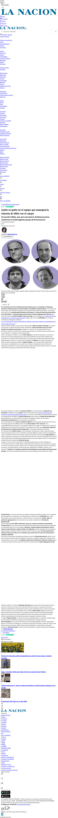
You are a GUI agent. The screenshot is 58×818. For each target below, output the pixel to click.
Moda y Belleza (4, 124)
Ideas (1, 152)
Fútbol (2, 100)
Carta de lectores (5, 146)
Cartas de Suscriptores (6, 95)
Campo (2, 55)
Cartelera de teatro (5, 133)
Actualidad (6, 632)
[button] (29, 114)
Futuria (2, 51)
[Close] (2, 704)
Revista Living (4, 163)
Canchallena (3, 106)
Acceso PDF (3, 139)
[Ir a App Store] (5, 797)
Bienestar (2, 82)
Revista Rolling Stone (6, 165)
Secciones (4, 19)
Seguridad (3, 75)
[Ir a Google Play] (5, 794)
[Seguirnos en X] (2, 779)
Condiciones (20, 804)
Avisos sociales (4, 144)
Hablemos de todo (5, 86)
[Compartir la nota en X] (4, 302)
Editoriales (3, 91)
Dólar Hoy (3, 53)
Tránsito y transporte (6, 40)
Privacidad (27, 804)
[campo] (7, 207)
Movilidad (3, 60)
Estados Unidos (4, 68)
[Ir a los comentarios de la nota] (4, 295)
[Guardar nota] (2, 295)
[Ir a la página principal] (29, 14)
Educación (3, 77)
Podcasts (2, 122)
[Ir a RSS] (2, 788)
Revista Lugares (4, 161)
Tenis (1, 104)
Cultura (2, 79)
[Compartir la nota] (2, 297)
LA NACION (4, 204)
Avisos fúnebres (4, 143)
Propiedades (3, 57)
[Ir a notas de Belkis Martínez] (29, 230)
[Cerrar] (26, 28)
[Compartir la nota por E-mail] (6, 302)
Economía (11, 204)
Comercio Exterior (5, 58)
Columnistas (3, 93)
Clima (1, 42)
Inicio (3, 17)
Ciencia (2, 84)
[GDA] (5, 810)
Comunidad (3, 80)
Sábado (2, 150)
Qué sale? (3, 130)
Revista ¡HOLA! (4, 159)
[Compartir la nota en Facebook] (2, 302)
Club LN (4, 23)
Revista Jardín (4, 166)
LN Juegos (3, 111)
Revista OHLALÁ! (4, 157)
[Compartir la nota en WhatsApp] (4, 297)
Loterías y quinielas (5, 121)
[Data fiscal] (2, 815)
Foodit (3, 21)
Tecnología (3, 115)
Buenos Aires (3, 73)
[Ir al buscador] (2, 7)
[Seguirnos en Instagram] (2, 783)
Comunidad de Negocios (8, 631)
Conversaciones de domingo (8, 148)
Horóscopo (3, 117)
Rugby (2, 102)
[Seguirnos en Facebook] (2, 774)
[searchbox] (28, 31)
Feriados (2, 119)
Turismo (2, 113)
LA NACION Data (4, 44)
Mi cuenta (4, 26)
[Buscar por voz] (55, 31)
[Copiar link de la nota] (2, 299)
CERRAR (2, 1)
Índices (2, 62)
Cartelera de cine (5, 132)
